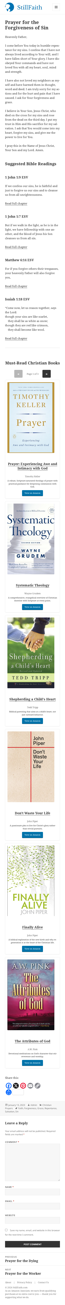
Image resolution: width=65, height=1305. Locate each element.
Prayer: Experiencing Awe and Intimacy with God (32, 466)
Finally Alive (32, 927)
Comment (12, 1142)
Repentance (51, 1108)
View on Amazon (32, 493)
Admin (34, 1105)
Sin (16, 1111)
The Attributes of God (32, 1041)
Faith (20, 1108)
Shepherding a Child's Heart (32, 699)
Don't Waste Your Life (32, 813)
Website (10, 1215)
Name (9, 1187)
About (8, 1282)
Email (9, 1201)
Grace (40, 1108)
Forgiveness (30, 1108)
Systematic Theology (32, 585)
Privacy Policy (24, 1282)
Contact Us (43, 1282)
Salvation (9, 1111)
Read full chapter (16, 203)
